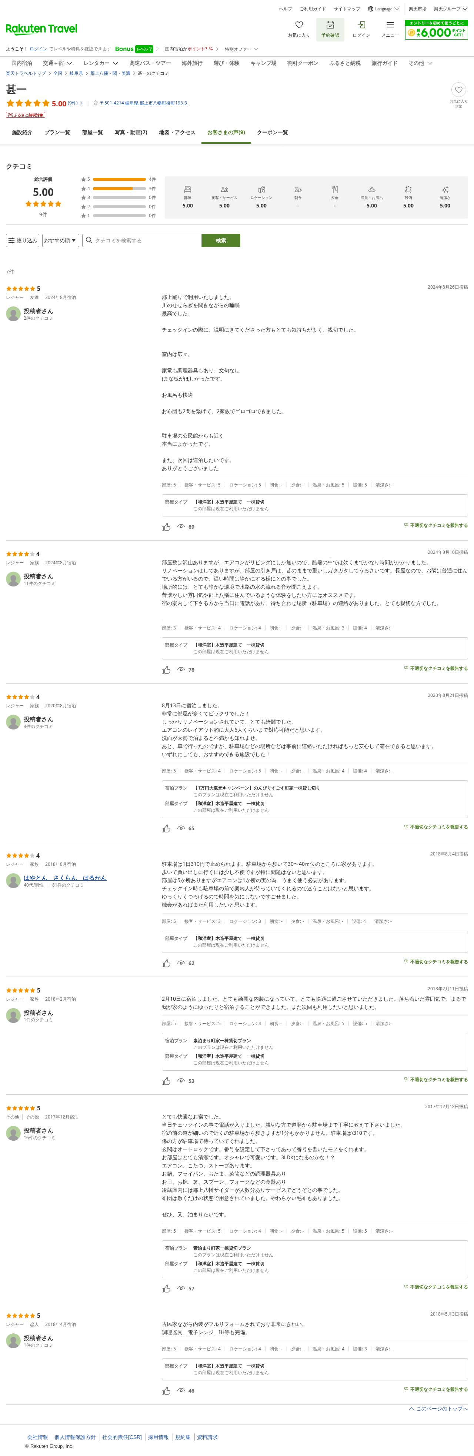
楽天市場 (418, 8)
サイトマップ (347, 8)
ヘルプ (285, 8)
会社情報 (37, 1437)
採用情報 (158, 1437)
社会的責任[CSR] (122, 1437)
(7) (131, 132)
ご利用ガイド (313, 8)
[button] (81, 313)
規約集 (183, 1437)
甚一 (16, 89)
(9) (226, 132)
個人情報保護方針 (75, 1437)
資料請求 (207, 1437)
